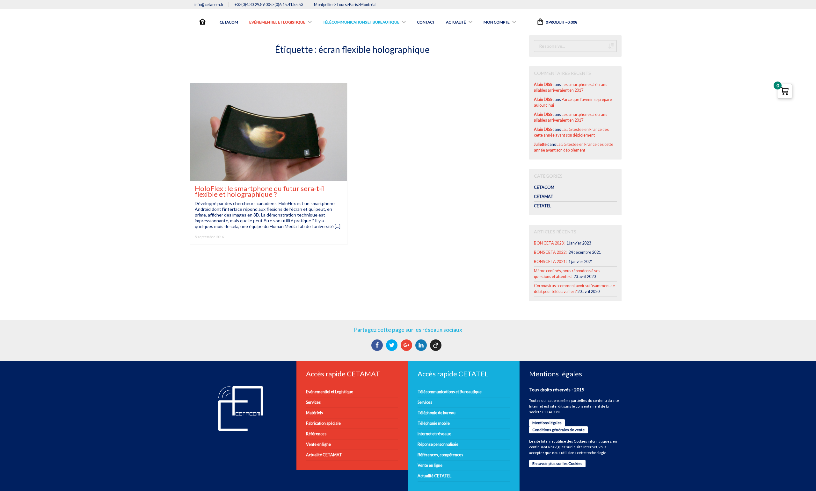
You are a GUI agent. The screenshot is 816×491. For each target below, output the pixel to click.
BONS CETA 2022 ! (551, 252)
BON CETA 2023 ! (550, 243)
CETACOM (544, 187)
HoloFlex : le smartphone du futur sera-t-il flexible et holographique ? (260, 191)
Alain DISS (543, 84)
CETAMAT (543, 196)
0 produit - (561, 22)
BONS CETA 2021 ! (551, 261)
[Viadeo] (436, 345)
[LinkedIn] (421, 345)
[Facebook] (377, 345)
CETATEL (542, 205)
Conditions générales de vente (558, 429)
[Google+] (407, 345)
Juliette (540, 144)
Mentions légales (547, 422)
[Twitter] (392, 345)
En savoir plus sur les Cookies (557, 463)
